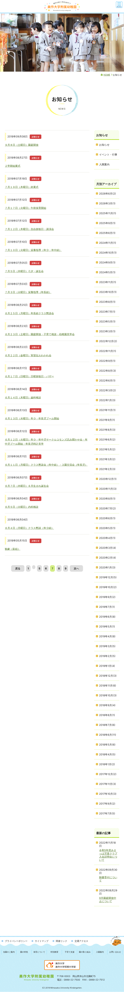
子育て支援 (69, 952)
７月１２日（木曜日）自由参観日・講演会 (29, 229)
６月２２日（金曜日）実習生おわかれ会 (28, 355)
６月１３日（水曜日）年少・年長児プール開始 (32, 418)
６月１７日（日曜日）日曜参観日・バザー (29, 376)
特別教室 (54, 952)
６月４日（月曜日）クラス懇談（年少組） (29, 528)
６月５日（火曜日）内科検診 (21, 506)
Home (106, 74)
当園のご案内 (9, 952)
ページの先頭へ (116, 944)
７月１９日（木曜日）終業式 (21, 187)
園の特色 (24, 952)
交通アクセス (81, 941)
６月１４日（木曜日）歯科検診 (23, 397)
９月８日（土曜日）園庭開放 (21, 144)
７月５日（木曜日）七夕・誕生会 (24, 271)
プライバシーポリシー (16, 941)
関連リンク (61, 941)
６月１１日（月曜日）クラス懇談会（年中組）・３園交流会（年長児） (46, 464)
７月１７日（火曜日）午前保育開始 (25, 208)
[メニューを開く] (119, 4)
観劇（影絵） (12, 549)
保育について (39, 952)
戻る (17, 568)
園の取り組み (85, 952)
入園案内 (100, 952)
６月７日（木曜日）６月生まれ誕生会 (27, 485)
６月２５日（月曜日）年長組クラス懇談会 (29, 313)
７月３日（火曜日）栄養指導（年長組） (28, 292)
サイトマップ (41, 941)
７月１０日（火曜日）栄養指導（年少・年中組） (33, 250)
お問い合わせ (115, 952)
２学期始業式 (12, 165)
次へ (76, 568)
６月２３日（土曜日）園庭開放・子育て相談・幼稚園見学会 (40, 334)
